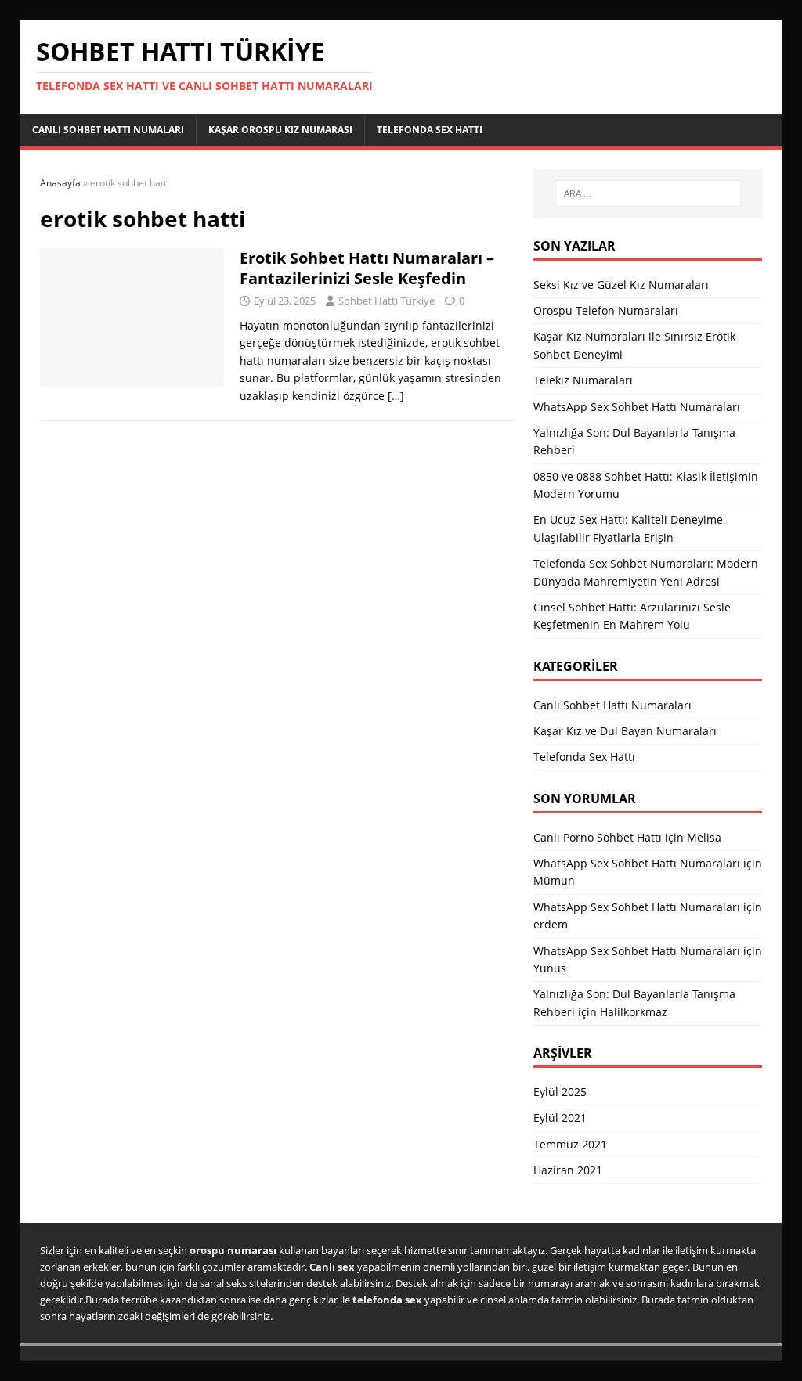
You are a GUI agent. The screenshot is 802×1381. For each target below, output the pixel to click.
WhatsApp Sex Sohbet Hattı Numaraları (636, 406)
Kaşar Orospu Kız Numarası (280, 129)
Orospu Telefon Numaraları (605, 310)
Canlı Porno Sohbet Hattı (597, 837)
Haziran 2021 (567, 1170)
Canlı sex (332, 1267)
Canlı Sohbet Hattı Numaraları (612, 705)
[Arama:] (648, 193)
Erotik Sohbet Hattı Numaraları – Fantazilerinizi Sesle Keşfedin (367, 268)
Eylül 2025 (560, 1091)
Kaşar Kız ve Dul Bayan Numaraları (625, 730)
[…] (396, 395)
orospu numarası (233, 1250)
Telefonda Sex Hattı (429, 129)
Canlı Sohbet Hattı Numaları (108, 129)
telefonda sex (387, 1300)
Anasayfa (60, 182)
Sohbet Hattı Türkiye (386, 301)
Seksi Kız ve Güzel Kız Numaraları (621, 284)
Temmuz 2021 (570, 1144)
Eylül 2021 (560, 1117)
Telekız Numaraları (583, 380)
